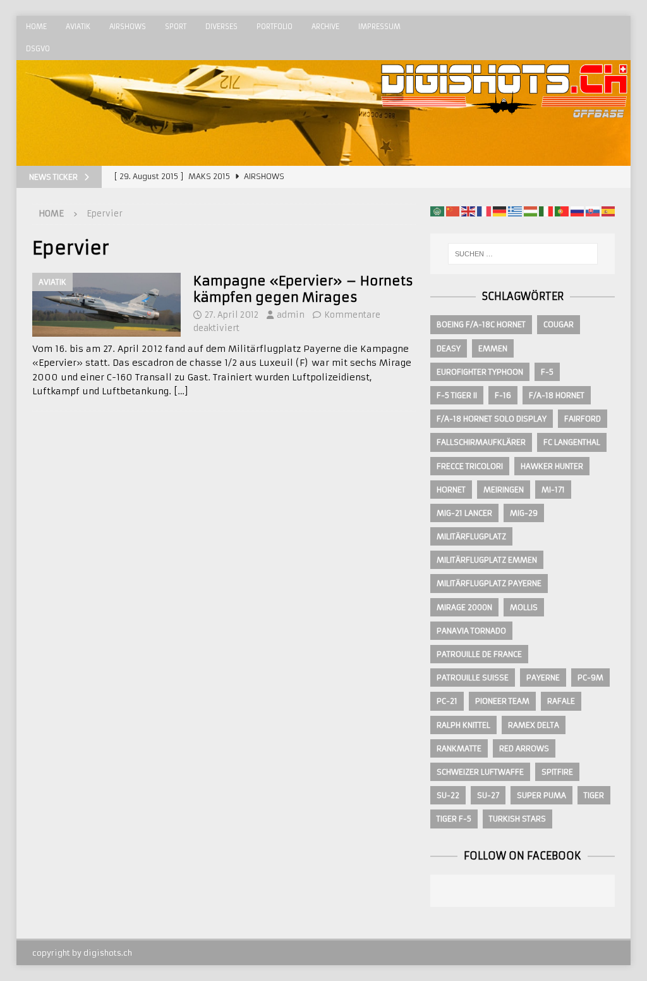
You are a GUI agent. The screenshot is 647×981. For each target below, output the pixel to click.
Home (36, 26)
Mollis (524, 607)
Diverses (221, 26)
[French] (484, 211)
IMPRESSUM (379, 26)
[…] (181, 391)
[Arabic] (437, 211)
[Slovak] (593, 211)
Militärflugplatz (471, 536)
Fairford (582, 418)
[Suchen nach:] (523, 254)
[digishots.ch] (504, 159)
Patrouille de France (479, 654)
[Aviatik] (106, 305)
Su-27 (488, 795)
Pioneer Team (502, 701)
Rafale (561, 701)
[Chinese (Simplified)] (453, 211)
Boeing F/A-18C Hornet (481, 324)
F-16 (503, 395)
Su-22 (448, 795)
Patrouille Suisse (473, 677)
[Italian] (546, 211)
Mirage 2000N (464, 607)
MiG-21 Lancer (464, 513)
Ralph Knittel (463, 725)
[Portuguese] (562, 211)
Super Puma (541, 795)
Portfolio (275, 26)
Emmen (492, 348)
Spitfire (557, 772)
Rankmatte (459, 748)
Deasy (449, 348)
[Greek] (515, 211)
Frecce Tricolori (470, 466)
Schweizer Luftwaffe (480, 772)
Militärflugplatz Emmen (487, 560)
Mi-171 (553, 489)
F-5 (547, 372)
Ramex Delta (533, 725)
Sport (175, 26)
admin (291, 314)
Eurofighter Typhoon (480, 372)
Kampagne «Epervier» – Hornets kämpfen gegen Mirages (303, 289)
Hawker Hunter (552, 466)
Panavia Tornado (471, 630)
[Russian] (577, 211)
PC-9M (590, 677)
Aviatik (78, 26)
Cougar (558, 324)
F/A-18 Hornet (556, 395)
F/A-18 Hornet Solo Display (492, 418)
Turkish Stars (517, 818)
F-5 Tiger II (457, 395)
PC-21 (447, 701)
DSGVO (38, 48)
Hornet (451, 489)
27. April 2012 (231, 314)
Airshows (127, 26)
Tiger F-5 (454, 818)
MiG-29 (524, 513)
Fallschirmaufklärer (481, 442)
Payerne (543, 677)
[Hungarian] (531, 211)
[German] (500, 211)
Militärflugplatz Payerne (489, 583)
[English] (468, 211)
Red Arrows (524, 748)
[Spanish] (608, 211)
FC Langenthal (571, 442)
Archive (325, 26)
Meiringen (503, 489)
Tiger (594, 795)
